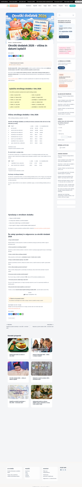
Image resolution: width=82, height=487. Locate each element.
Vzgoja (45, 5)
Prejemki (27, 475)
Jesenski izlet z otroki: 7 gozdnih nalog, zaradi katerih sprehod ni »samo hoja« (66, 185)
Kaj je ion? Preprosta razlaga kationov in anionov (66, 97)
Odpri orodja (61, 67)
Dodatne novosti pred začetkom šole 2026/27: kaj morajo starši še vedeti (65, 177)
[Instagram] (65, 470)
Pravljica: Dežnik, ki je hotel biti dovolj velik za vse (66, 109)
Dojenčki (35, 5)
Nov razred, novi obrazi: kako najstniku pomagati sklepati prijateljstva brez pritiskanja (66, 190)
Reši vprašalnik (63, 85)
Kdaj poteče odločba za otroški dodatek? (42, 228)
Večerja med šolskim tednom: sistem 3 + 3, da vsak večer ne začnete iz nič (66, 181)
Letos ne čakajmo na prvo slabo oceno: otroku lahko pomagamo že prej (66, 101)
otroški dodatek (12, 318)
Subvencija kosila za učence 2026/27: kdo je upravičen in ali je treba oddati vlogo (41, 403)
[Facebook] (61, 470)
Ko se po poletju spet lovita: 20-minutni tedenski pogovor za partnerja (66, 113)
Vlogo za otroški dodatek (13, 78)
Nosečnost (27, 471)
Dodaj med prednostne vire (14, 308)
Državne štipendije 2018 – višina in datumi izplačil (41, 355)
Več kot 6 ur (61, 133)
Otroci (26, 472)
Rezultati (69, 136)
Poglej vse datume (64, 36)
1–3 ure (60, 127)
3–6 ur (60, 130)
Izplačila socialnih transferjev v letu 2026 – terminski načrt (17, 326)
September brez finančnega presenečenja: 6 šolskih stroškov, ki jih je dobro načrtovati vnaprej (66, 196)
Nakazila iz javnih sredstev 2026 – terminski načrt (43, 325)
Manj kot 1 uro (62, 124)
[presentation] (18, 345)
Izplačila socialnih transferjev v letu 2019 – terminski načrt (17, 402)
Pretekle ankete (61, 139)
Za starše (63, 147)
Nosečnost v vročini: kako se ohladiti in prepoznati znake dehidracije (66, 105)
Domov (10, 42)
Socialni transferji (17, 42)
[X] (63, 470)
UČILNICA (72, 5)
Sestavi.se (27, 476)
